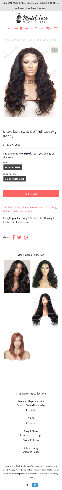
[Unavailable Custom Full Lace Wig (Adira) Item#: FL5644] (17, 360)
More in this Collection (30, 255)
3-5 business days (14, 178)
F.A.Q (31, 418)
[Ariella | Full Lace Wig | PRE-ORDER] (17, 292)
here (31, 477)
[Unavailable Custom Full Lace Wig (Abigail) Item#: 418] (45, 326)
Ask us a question (23, 211)
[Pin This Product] (26, 237)
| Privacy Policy (14, 469)
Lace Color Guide (32, 207)
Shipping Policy (31, 451)
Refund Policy (31, 448)
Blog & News (31, 431)
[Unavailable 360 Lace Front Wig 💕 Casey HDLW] (45, 288)
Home (6, 40)
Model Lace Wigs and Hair (32, 466)
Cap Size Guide (11, 207)
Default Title (12, 167)
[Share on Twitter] (19, 237)
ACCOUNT (13, 28)
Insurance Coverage (31, 435)
